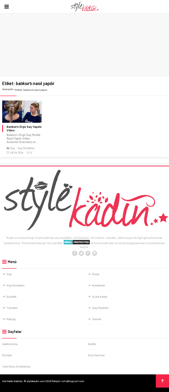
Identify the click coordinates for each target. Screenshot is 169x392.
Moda (95, 274)
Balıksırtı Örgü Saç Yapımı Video (24, 128)
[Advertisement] (84, 44)
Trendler (12, 308)
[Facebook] (74, 253)
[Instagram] (94, 253)
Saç (12, 148)
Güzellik (11, 296)
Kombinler (98, 285)
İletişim (7, 355)
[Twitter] (81, 253)
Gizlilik (92, 344)
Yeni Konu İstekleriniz (16, 366)
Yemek (96, 319)
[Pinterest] (87, 253)
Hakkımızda (10, 344)
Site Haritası (96, 355)
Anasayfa (7, 89)
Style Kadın (99, 296)
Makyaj (11, 319)
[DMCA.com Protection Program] (76, 243)
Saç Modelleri (26, 148)
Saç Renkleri (100, 308)
